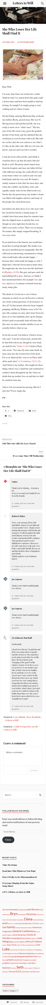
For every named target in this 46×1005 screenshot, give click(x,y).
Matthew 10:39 (11, 272)
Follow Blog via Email (15, 811)
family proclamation (21, 927)
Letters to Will (23, 3)
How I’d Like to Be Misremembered (19, 877)
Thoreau (11, 971)
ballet (29, 909)
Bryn (14, 914)
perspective (27, 956)
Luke (6, 949)
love (38, 944)
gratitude (26, 938)
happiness (34, 938)
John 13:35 (20, 945)
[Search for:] (23, 795)
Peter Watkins (27, 42)
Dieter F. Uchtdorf (13, 923)
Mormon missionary (27, 953)
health (39, 938)
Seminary (6, 968)
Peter (35, 956)
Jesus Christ (12, 945)
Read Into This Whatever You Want (19, 871)
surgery (30, 968)
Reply (16, 506)
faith (4, 927)
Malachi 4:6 (23, 950)
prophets (6, 963)
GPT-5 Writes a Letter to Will (16, 892)
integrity (21, 942)
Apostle (5, 910)
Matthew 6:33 (31, 950)
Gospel (14, 938)
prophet (33, 960)
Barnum (35, 909)
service (13, 968)
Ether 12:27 (40, 923)
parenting (18, 956)
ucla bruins (25, 972)
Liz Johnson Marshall (22, 638)
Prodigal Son (26, 960)
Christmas (31, 914)
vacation (33, 972)
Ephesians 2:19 (30, 923)
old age (10, 957)
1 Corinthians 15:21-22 (29, 361)
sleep (25, 968)
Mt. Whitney (39, 953)
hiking (5, 941)
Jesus (4, 945)
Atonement (13, 909)
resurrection (14, 963)
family (11, 927)
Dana (28, 919)
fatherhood (37, 927)
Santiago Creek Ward (27, 963)
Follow (8, 839)
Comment (34, 770)
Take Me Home (9, 865)
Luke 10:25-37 (14, 950)
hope (11, 942)
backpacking (22, 910)
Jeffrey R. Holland (33, 941)
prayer (10, 959)
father (30, 928)
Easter (22, 923)
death (5, 923)
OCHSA (5, 957)
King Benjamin (31, 945)
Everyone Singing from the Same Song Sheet (18, 884)
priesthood (18, 960)
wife (38, 972)
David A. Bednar (38, 920)
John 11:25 (23, 346)
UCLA (18, 971)
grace (20, 938)
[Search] (40, 3)
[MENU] (4, 3)
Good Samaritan (19, 935)
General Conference (23, 931)
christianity (21, 914)
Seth (20, 967)
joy (25, 945)
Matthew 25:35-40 (13, 953)
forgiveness (7, 931)
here (36, 279)
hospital (15, 942)
